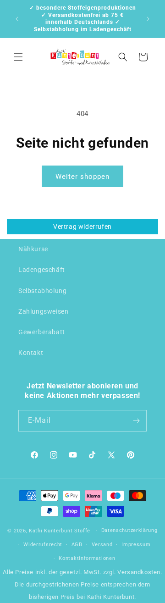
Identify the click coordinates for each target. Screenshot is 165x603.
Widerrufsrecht (42, 545)
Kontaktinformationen (87, 558)
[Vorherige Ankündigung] (17, 19)
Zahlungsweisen (43, 311)
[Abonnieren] (136, 421)
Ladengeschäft (41, 269)
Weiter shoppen (82, 176)
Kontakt (30, 352)
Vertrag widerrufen (82, 226)
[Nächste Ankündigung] (148, 19)
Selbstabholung (42, 290)
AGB (77, 545)
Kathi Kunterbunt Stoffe (60, 531)
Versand (102, 545)
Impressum (135, 545)
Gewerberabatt (41, 332)
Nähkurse (33, 249)
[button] (18, 57)
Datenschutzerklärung (129, 530)
